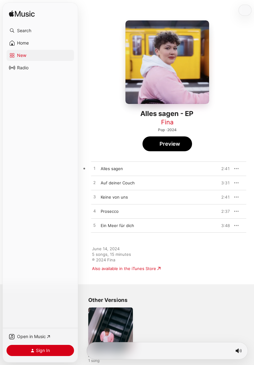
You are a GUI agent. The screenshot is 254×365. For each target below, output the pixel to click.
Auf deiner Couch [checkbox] (118, 182)
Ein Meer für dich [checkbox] (117, 225)
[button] (40, 30)
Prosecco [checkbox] (110, 211)
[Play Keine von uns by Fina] (94, 197)
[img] (22, 14)
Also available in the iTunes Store (124, 268)
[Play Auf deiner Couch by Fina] (94, 183)
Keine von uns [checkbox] (114, 197)
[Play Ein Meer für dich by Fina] (94, 225)
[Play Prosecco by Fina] (94, 211)
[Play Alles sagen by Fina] (94, 168)
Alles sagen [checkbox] (112, 168)
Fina (167, 122)
